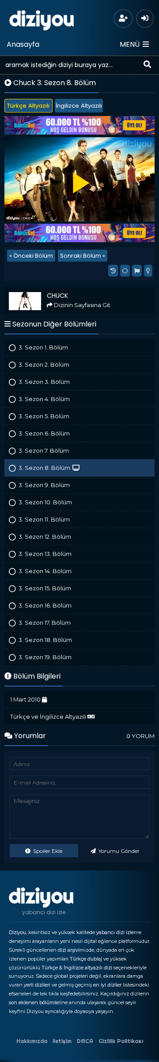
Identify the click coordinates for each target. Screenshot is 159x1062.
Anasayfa (23, 44)
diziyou (41, 19)
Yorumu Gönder (118, 851)
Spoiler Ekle (47, 851)
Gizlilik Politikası (120, 1041)
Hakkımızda (31, 1041)
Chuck (17, 291)
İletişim (62, 1041)
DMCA (85, 1041)
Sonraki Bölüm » (82, 255)
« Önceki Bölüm (31, 255)
